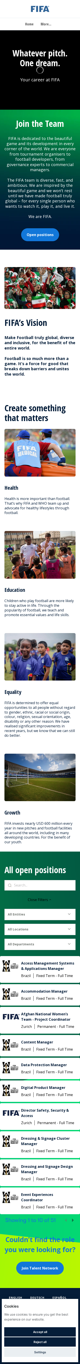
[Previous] (65, 1220)
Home (29, 24)
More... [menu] (46, 24)
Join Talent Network (40, 1268)
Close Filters (38, 899)
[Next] (72, 1220)
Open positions (40, 234)
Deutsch (37, 1298)
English (15, 1298)
